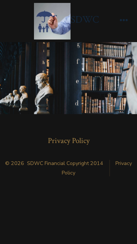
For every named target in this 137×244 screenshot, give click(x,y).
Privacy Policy (69, 141)
